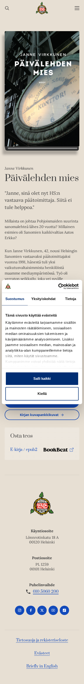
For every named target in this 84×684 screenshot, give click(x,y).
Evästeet (42, 653)
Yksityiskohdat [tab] (43, 299)
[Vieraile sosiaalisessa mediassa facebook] (30, 610)
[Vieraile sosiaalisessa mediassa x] (42, 610)
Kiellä (42, 394)
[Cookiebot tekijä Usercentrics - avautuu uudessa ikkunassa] (59, 286)
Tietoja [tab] (70, 299)
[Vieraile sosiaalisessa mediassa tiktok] (64, 610)
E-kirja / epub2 (23, 450)
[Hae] (7, 8)
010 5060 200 (46, 591)
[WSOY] (42, 8)
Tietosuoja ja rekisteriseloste (42, 640)
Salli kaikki (42, 378)
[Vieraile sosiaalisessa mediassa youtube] (53, 610)
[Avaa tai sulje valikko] (77, 8)
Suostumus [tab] (14, 299)
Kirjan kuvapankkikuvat (39, 415)
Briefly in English (42, 666)
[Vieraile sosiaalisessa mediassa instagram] (19, 610)
